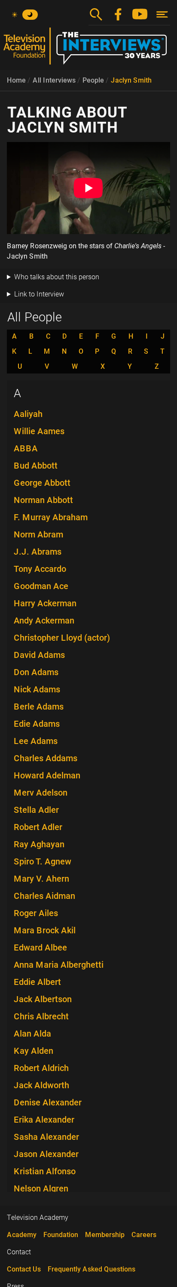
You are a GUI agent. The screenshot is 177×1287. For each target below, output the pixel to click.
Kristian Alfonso (45, 1171)
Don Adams (36, 672)
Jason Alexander (46, 1154)
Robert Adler (38, 827)
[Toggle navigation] (162, 14)
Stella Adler (36, 810)
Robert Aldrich (41, 1068)
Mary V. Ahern (41, 878)
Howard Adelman (47, 775)
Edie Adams (37, 724)
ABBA (26, 448)
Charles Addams (45, 758)
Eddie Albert (37, 982)
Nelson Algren (41, 1188)
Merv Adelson (40, 792)
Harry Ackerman (45, 603)
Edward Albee (40, 947)
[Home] (88, 49)
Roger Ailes (36, 913)
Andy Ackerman (44, 620)
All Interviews (54, 80)
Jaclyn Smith (131, 80)
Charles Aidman (44, 896)
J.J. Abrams (37, 551)
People (93, 80)
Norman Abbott (43, 500)
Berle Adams (39, 706)
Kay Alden (33, 1051)
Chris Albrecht (41, 1016)
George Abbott (42, 483)
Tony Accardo (40, 569)
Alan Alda (32, 1033)
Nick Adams (37, 689)
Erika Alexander (44, 1119)
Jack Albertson (43, 999)
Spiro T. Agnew (42, 861)
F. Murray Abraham (51, 517)
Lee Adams (36, 741)
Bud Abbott (36, 465)
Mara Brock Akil (45, 930)
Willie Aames (39, 431)
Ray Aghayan (39, 844)
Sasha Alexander (46, 1137)
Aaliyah (28, 414)
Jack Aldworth (41, 1085)
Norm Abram (38, 534)
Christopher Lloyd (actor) (62, 638)
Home (16, 80)
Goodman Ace (41, 586)
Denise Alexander (48, 1102)
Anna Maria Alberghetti (59, 965)
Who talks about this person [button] (56, 277)
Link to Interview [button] (39, 294)
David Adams (39, 655)
